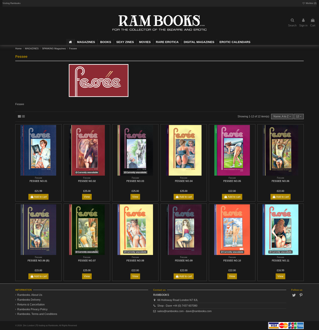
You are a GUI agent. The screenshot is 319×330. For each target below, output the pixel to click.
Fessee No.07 (87, 260)
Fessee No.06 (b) (38, 260)
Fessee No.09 (184, 260)
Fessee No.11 (280, 260)
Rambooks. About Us (29, 294)
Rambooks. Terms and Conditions (37, 314)
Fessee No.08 (135, 260)
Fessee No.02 (87, 181)
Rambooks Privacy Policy (32, 309)
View (87, 196)
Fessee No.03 (135, 181)
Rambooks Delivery (29, 299)
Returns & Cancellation (31, 304)
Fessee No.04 (184, 181)
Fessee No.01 (38, 181)
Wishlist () (311, 3)
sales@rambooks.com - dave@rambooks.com (184, 311)
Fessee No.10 (232, 260)
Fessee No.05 (232, 181)
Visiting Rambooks (11, 3)
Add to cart (40, 196)
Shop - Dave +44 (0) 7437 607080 (177, 305)
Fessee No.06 (280, 181)
